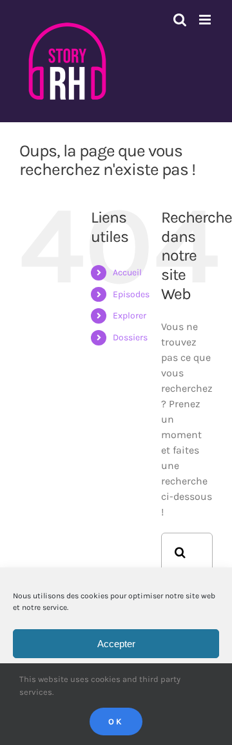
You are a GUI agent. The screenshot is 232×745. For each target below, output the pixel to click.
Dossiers (130, 337)
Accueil (127, 272)
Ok (116, 721)
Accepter (116, 643)
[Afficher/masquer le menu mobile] (206, 19)
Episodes (131, 294)
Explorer (129, 315)
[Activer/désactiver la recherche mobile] (179, 19)
